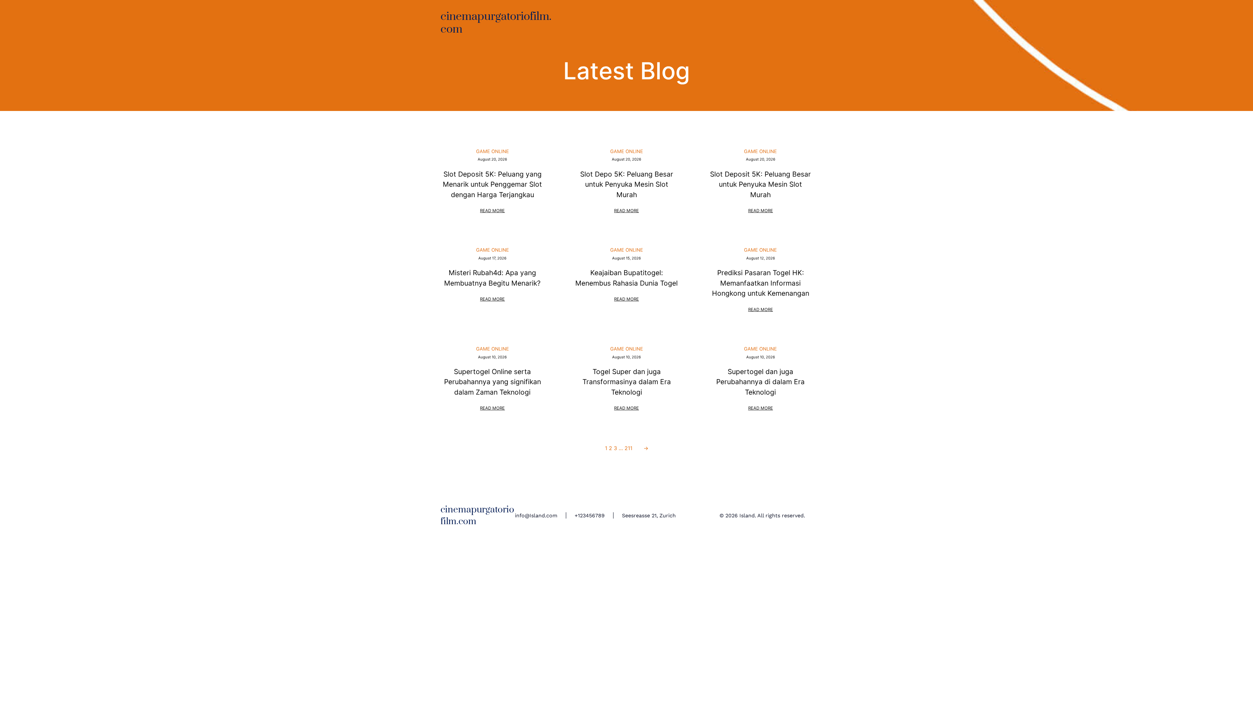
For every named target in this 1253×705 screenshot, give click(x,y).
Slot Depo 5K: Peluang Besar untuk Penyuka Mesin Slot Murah (626, 184)
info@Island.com (536, 515)
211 (628, 448)
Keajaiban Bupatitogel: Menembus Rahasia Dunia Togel (626, 278)
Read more (493, 211)
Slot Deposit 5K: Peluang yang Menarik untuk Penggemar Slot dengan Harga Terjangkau (492, 184)
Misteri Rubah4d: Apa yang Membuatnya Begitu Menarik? (492, 278)
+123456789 (590, 515)
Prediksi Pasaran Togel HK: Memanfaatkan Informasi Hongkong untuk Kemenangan (760, 283)
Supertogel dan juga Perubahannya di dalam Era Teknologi (760, 382)
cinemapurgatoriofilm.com (496, 23)
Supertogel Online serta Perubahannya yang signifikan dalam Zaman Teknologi (492, 382)
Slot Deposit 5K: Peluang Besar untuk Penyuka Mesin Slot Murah (760, 184)
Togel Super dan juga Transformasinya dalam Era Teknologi (626, 382)
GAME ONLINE (492, 151)
